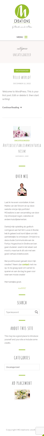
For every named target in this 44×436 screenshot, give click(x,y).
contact (25, 264)
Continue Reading (10, 107)
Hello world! (22, 77)
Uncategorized (22, 70)
